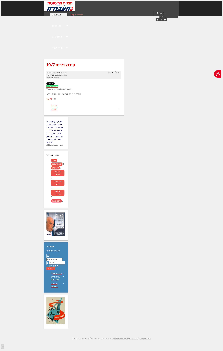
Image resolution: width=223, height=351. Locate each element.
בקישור (49, 99)
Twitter (157, 20)
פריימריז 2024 (58, 173)
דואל (116, 72)
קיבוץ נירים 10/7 (60, 65)
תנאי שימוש (133, 338)
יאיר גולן (55, 168)
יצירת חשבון (57, 273)
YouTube (165, 20)
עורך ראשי (50, 78)
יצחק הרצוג (56, 164)
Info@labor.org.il (121, 338)
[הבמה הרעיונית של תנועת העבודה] (59, 6)
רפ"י (54, 160)
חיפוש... (162, 13)
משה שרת (56, 201)
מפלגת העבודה (58, 192)
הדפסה (109, 72)
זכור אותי (52, 266)
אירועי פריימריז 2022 (53, 72)
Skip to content (77, 15)
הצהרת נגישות (145, 338)
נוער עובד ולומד (58, 182)
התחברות (51, 268)
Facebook (161, 20)
